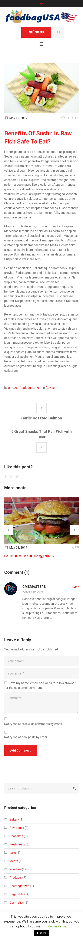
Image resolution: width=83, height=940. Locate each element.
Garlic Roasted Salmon (41, 418)
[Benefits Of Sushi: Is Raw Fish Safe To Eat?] (41, 87)
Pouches (15, 869)
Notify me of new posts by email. (26, 737)
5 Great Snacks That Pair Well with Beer (41, 434)
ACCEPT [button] (41, 933)
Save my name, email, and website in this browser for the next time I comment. (40, 685)
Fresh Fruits (17, 844)
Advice (50, 387)
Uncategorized (19, 886)
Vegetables (17, 894)
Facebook (6, 476)
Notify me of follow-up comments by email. (33, 724)
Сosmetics (17, 902)
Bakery (14, 819)
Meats (14, 861)
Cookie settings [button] (58, 926)
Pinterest (17, 476)
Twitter (12, 476)
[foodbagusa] (41, 16)
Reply (75, 586)
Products (16, 877)
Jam (13, 852)
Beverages (17, 827)
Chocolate (16, 836)
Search (58, 32)
